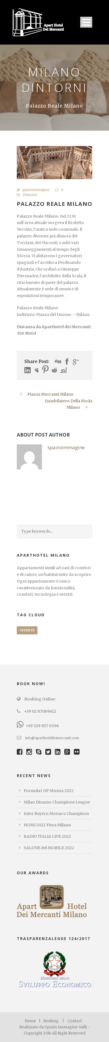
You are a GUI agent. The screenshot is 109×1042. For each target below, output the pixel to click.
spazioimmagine (35, 190)
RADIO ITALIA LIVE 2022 (47, 836)
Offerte (27, 630)
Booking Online (39, 699)
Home (30, 1021)
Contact (75, 1021)
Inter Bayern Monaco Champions (56, 813)
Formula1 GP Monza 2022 (49, 790)
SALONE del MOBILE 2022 (49, 847)
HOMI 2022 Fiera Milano (47, 824)
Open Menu (86, 22)
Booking (51, 1021)
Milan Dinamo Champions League (57, 802)
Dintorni (30, 195)
